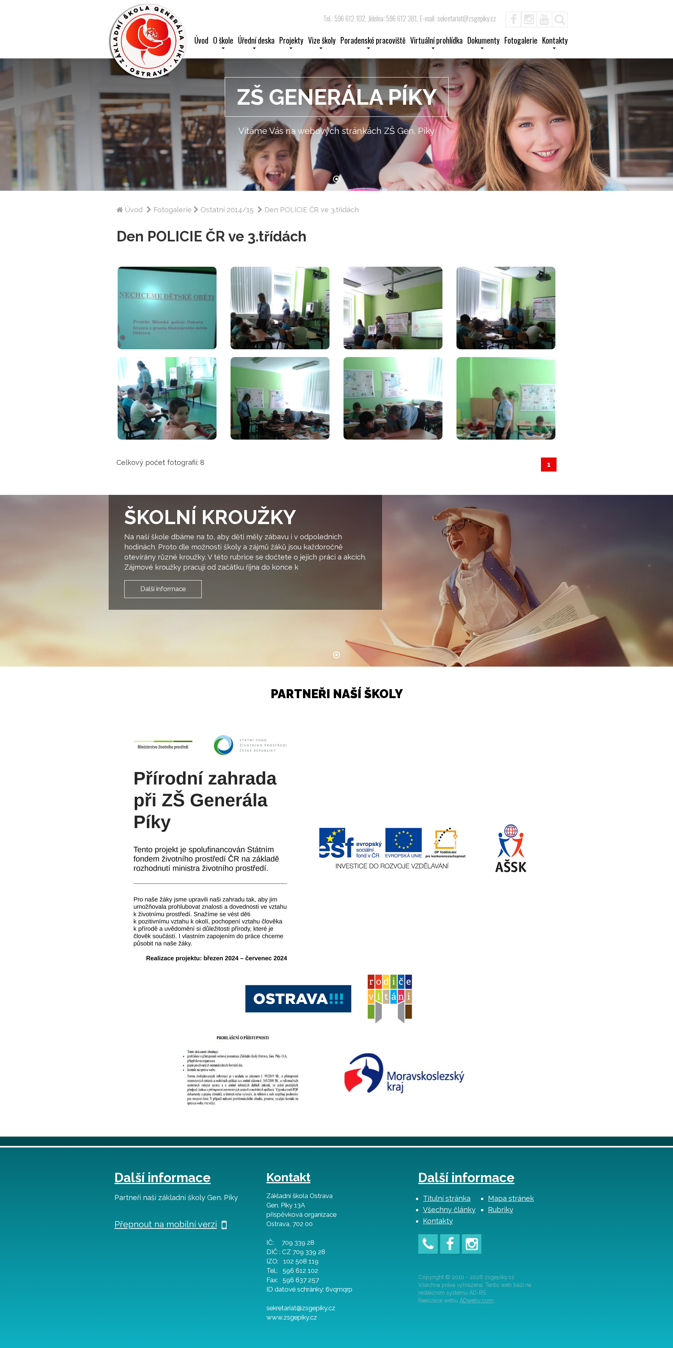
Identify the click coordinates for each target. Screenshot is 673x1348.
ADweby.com (476, 1300)
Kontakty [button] (555, 41)
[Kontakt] (428, 1245)
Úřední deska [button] (256, 41)
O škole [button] (223, 41)
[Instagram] (529, 18)
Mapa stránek (511, 1198)
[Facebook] (509, 18)
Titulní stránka (446, 1198)
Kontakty (438, 1221)
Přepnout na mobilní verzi (166, 1224)
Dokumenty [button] (483, 41)
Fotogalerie (520, 41)
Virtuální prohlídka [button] (436, 41)
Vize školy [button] (322, 41)
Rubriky (500, 1209)
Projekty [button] (291, 41)
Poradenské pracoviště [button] (372, 41)
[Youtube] (544, 18)
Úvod (201, 41)
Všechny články (449, 1209)
